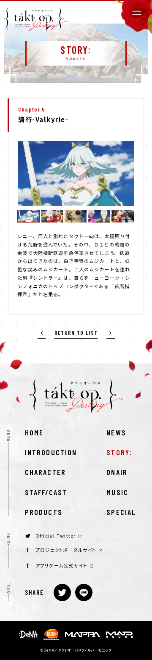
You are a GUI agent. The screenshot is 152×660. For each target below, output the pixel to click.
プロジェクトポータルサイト (65, 550)
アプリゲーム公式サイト (61, 565)
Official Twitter (55, 535)
